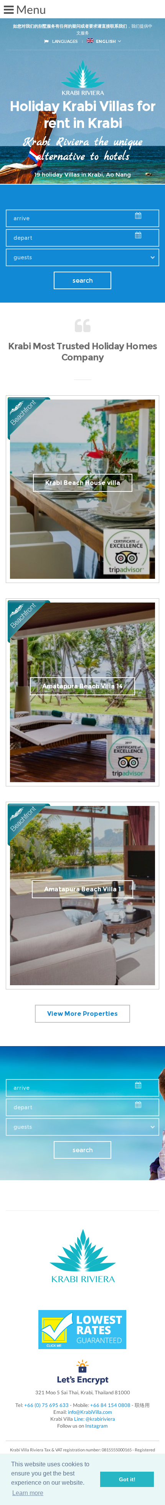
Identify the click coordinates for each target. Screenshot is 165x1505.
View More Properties (82, 1013)
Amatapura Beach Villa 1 (82, 889)
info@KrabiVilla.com (90, 1412)
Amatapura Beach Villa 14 (82, 686)
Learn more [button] (27, 1493)
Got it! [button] (127, 1479)
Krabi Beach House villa (82, 482)
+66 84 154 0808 (110, 1405)
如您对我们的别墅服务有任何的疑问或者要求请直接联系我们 (70, 26)
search (83, 280)
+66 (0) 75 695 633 (46, 1405)
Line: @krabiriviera (94, 1419)
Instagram (96, 1426)
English (105, 41)
